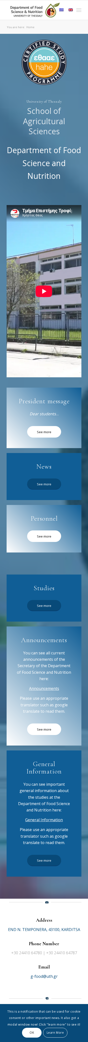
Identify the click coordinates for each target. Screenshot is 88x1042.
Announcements (44, 688)
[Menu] (78, 10)
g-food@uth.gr (44, 976)
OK (32, 1032)
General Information (44, 819)
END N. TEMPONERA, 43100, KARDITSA (44, 929)
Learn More (55, 1032)
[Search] (49, 10)
